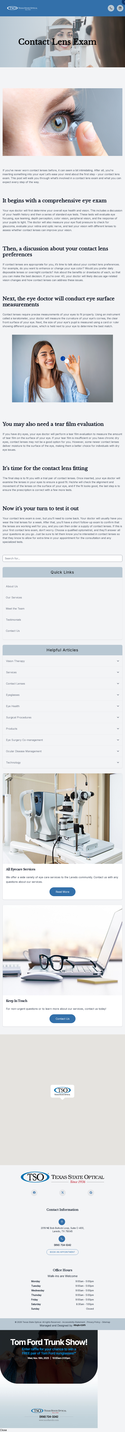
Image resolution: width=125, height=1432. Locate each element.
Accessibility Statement (73, 1322)
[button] (2, 8)
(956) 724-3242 (62, 1245)
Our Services (14, 597)
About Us (12, 586)
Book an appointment (62, 1252)
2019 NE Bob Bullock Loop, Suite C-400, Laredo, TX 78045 (62, 1230)
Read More (62, 891)
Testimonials (13, 619)
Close (3, 1430)
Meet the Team (15, 608)
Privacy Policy (93, 1322)
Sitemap (106, 1322)
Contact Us (13, 630)
